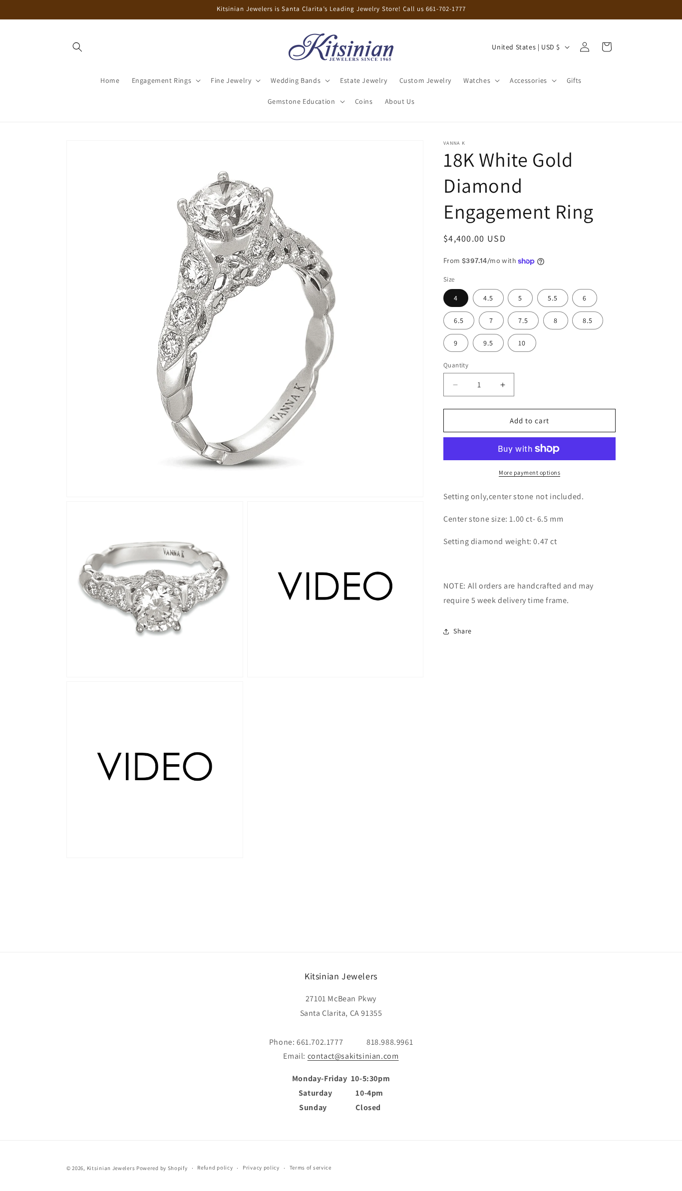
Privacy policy (261, 1167)
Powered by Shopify (162, 1168)
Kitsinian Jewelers (111, 1168)
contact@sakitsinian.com (353, 1056)
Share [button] (462, 630)
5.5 (553, 298)
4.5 (488, 298)
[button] (77, 47)
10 (522, 342)
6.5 (459, 320)
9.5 (488, 342)
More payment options (529, 472)
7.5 (523, 320)
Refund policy (215, 1167)
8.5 (588, 320)
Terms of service (311, 1167)
